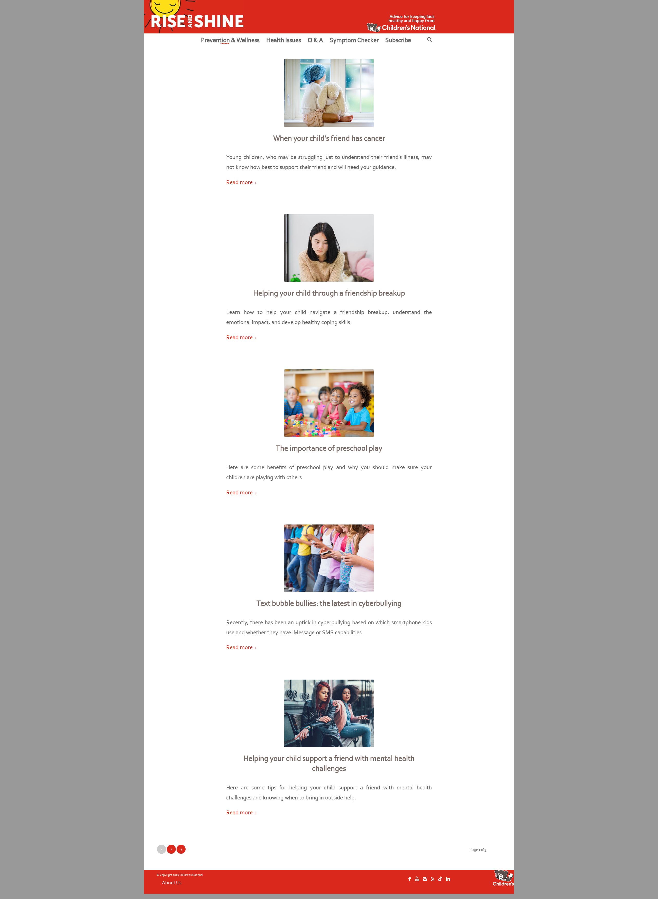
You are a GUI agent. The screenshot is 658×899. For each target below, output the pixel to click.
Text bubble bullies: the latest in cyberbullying (329, 603)
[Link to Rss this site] (432, 881)
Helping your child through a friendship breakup (329, 293)
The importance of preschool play (329, 448)
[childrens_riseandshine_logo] (193, 16)
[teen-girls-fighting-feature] (329, 248)
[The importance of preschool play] (329, 403)
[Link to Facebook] (409, 881)
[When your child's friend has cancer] (329, 93)
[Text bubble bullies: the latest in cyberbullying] (329, 558)
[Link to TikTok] (440, 881)
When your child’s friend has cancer (329, 138)
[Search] (436, 39)
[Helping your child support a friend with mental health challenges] (329, 713)
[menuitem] (230, 39)
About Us (171, 882)
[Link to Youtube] (417, 881)
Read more (239, 182)
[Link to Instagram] (425, 881)
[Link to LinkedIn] (448, 881)
